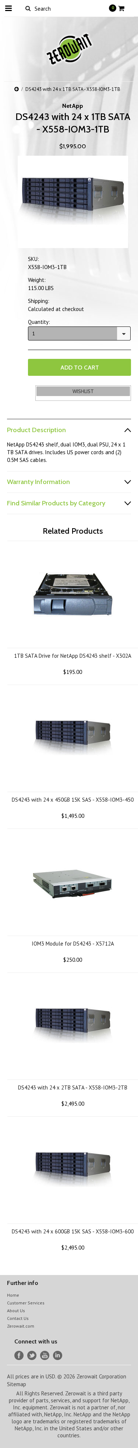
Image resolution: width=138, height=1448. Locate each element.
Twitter (31, 1355)
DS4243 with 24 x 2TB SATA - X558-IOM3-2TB (72, 1087)
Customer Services (26, 1303)
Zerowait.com (20, 1326)
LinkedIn (57, 1355)
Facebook (19, 1355)
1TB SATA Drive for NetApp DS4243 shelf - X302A (72, 655)
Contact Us (18, 1318)
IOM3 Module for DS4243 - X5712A (73, 943)
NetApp (72, 105)
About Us (16, 1310)
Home (13, 1295)
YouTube (44, 1355)
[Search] (28, 8)
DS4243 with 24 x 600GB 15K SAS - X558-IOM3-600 (73, 1231)
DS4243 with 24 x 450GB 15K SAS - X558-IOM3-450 (73, 799)
